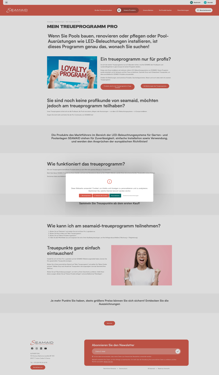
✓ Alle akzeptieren (86, 195)
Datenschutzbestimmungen (131, 195)
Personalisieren (115, 195)
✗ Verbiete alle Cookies (100, 195)
